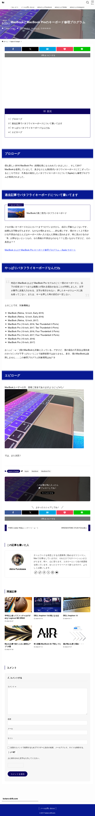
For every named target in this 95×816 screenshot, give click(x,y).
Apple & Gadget (10, 28)
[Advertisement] (47, 83)
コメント (12, 686)
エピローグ (17, 132)
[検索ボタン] (87, 2)
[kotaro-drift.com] (3, 2)
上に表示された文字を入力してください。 (24, 758)
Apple (21, 28)
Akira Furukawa (17, 569)
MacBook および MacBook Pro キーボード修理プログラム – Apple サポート (40, 249)
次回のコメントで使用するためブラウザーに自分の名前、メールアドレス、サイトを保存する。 (47, 747)
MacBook (27, 28)
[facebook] (44, 572)
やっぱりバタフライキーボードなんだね (31, 127)
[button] (13, 49)
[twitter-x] (48, 572)
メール (10, 728)
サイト (10, 738)
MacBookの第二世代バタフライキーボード (47, 213)
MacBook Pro (35, 28)
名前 (9, 719)
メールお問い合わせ (47, 808)
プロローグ (17, 118)
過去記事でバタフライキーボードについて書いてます (37, 123)
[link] (35, 572)
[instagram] (52, 572)
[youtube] (56, 572)
